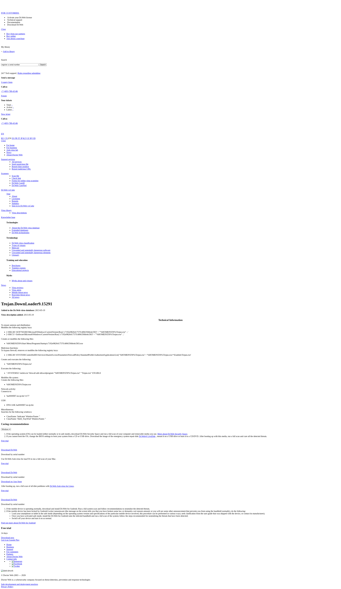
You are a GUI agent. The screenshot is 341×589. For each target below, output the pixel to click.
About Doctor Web (14, 155)
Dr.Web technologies (20, 232)
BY (31, 138)
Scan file (15, 176)
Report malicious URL (21, 169)
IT (19, 138)
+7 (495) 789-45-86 (9, 91)
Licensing (16, 199)
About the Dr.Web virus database (26, 228)
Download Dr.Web (15, 25)
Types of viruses (18, 245)
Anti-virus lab (12, 150)
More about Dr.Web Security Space (172, 434)
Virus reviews (17, 288)
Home (9, 544)
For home (10, 145)
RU (3, 138)
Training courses (19, 268)
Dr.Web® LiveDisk (147, 436)
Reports (15, 201)
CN (6, 138)
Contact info (11, 559)
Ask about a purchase (15, 38)
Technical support (14, 20)
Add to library (9, 51)
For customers (12, 552)
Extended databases (20, 230)
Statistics (15, 203)
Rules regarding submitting (29, 73)
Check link (16, 178)
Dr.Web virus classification (23, 243)
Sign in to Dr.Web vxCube (23, 206)
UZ (28, 138)
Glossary (15, 255)
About (14, 196)
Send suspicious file (20, 164)
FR (16, 138)
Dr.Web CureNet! (19, 185)
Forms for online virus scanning (25, 181)
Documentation (13, 22)
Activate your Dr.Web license (19, 17)
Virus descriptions (19, 213)
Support (9, 549)
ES (13, 138)
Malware (15, 248)
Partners (9, 554)
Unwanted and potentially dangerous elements (31, 252)
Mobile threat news (20, 292)
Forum (4, 96)
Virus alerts (16, 290)
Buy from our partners (15, 34)
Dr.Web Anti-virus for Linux (62, 486)
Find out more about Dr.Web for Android (18, 523)
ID (34, 138)
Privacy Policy (7, 587)
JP (22, 138)
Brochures (16, 265)
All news (15, 297)
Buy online (11, 36)
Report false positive (20, 166)
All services (17, 162)
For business (11, 148)
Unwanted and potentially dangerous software (31, 250)
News (8, 152)
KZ (24, 138)
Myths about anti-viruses (22, 281)
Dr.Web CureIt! (18, 183)
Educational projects (20, 270)
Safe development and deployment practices (19, 584)
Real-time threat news (21, 295)
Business (10, 547)
